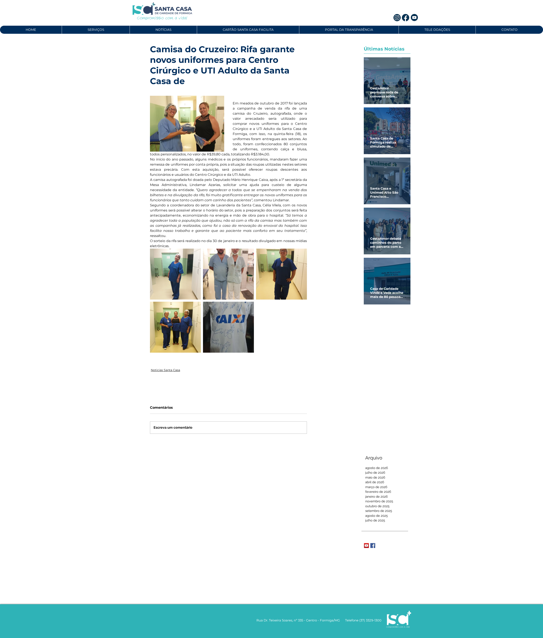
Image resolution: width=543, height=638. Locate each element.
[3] (414, 17)
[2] (406, 17)
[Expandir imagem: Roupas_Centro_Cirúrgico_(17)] (281, 274)
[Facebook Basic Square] (372, 545)
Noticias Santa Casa (165, 370)
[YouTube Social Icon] (366, 545)
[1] (397, 17)
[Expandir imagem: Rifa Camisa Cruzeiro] (228, 327)
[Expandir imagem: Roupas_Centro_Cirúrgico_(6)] (228, 274)
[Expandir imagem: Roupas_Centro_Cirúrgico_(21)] (175, 327)
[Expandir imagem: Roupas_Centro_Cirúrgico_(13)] (175, 274)
